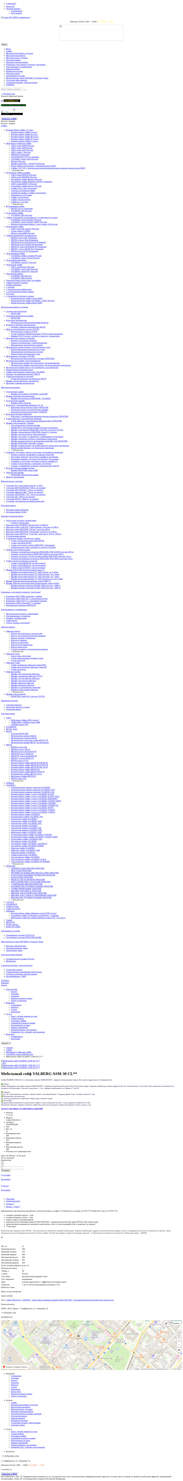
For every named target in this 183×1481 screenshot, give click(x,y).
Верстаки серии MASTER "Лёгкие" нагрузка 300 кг (28, 529)
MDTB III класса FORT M (22, 754)
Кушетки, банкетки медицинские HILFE (28, 327)
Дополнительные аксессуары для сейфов (23, 280)
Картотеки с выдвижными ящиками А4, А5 (24, 405)
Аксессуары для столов (21, 656)
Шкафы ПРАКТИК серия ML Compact (27, 443)
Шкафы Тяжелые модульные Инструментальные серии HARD (32, 583)
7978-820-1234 (8, 94)
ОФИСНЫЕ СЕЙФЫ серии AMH (25, 722)
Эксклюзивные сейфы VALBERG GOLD (28, 859)
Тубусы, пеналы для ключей (18, 623)
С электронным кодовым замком (20, 292)
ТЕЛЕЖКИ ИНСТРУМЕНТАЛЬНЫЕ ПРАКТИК (32, 886)
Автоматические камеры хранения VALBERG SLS (32, 792)
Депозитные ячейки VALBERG (24, 826)
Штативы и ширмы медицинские (20, 383)
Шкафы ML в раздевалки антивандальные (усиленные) (34, 428)
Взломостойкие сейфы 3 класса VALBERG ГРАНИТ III (34, 805)
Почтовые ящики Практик (17, 510)
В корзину (5, 1170)
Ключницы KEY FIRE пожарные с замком (24, 596)
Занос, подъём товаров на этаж (24, 1016)
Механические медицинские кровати (27, 345)
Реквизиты (15, 1012)
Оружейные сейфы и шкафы (18, 173)
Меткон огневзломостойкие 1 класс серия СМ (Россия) (34, 224)
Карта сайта (16, 1392)
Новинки (5, 983)
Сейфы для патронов (20, 197)
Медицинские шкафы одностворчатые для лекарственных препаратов (41, 365)
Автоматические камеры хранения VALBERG (30, 787)
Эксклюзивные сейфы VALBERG (25, 857)
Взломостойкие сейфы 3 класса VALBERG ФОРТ (32, 808)
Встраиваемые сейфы (15, 206)
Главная (9, 1048)
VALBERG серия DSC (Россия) (24, 271)
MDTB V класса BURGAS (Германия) (27, 249)
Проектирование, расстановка (24, 1030)
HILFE (9, 731)
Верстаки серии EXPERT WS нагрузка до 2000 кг (27, 525)
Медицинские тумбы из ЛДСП (24, 332)
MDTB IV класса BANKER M (24, 756)
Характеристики (13, 1201)
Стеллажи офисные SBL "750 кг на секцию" (25, 492)
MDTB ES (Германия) (20, 155)
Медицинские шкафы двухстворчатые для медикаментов (35, 363)
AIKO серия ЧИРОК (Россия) (23, 175)
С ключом (10, 287)
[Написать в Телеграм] (3, 114)
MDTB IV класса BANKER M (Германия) (28, 247)
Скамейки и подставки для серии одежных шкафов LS (34, 461)
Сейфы (9, 51)
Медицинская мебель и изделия (19, 53)
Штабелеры (11, 961)
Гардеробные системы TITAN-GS (20, 935)
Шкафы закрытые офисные (22, 683)
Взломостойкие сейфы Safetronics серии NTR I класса (34, 913)
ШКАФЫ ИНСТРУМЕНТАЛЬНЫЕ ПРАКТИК (31, 897)
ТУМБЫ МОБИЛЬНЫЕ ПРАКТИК (26, 888)
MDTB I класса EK (19, 747)
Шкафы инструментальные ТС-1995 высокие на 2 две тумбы (37, 579)
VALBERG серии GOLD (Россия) (25, 258)
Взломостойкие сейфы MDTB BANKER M (29, 763)
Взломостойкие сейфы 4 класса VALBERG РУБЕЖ (33, 810)
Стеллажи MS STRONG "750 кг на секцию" (25, 490)
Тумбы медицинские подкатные (19, 376)
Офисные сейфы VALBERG (23, 848)
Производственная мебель (17, 62)
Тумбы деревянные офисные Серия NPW (28, 665)
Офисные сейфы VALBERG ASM (25, 850)
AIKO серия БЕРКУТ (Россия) (24, 184)
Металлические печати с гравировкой (22, 614)
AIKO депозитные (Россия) (22, 267)
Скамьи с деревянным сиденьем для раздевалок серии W (35, 466)
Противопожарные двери (17, 948)
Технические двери (14, 950)
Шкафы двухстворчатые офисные (25, 674)
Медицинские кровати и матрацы (20, 338)
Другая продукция (19, 1416)
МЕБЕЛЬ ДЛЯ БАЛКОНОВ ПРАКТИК (28, 879)
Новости (14, 1007)
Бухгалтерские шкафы (15, 401)
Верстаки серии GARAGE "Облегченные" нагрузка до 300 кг (32, 527)
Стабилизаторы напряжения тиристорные (24, 972)
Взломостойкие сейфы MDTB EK (25, 769)
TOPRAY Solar (12, 906)
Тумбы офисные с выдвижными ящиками (24, 419)
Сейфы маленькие (13, 285)
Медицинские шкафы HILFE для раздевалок (30, 742)
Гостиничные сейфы (14, 226)
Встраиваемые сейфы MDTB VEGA (26, 774)
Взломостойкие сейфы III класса (24, 137)
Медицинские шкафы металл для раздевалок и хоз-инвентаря (32, 367)
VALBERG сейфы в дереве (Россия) (26, 256)
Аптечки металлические (16, 311)
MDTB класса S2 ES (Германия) (24, 251)
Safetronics (10, 911)
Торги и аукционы (19, 1001)
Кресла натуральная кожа (21, 645)
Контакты (10, 1034)
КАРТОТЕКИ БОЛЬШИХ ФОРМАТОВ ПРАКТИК (33, 875)
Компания (10, 1003)
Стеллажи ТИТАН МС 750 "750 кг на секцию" (26, 494)
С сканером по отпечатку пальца (20, 296)
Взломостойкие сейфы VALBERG (25, 814)
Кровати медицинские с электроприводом (29, 343)
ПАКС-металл (12, 924)
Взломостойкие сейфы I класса (24, 132)
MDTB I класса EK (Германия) (24, 238)
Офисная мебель (13, 69)
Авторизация (16, 11)
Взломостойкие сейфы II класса (24, 134)
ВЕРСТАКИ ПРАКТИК (21, 871)
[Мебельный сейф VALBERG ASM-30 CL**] (20, 1065)
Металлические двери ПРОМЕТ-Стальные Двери (27, 78)
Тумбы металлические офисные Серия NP (29, 667)
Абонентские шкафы (15, 472)
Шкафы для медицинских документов (22, 381)
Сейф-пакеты (11, 620)
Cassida (9, 920)
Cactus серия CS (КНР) (20, 231)
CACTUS (10, 902)
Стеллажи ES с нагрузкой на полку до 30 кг (24, 485)
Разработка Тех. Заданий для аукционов (28, 1032)
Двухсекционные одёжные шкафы (25, 425)
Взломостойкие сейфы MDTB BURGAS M (29, 767)
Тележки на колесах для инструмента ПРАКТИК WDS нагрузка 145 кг (41, 556)
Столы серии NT (18, 660)
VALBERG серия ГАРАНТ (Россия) (26, 220)
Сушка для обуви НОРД (21, 543)
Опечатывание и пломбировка (19, 67)
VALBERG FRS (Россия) (21, 215)
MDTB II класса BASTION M (23, 751)
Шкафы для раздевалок (16, 694)
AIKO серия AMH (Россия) (22, 146)
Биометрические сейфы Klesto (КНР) (26, 303)
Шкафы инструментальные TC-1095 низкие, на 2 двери (34, 572)
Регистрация (16, 13)
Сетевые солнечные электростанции (21, 974)
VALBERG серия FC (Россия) (23, 262)
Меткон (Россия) (18, 161)
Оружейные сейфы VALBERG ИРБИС (27, 846)
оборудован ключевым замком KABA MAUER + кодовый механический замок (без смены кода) (73, 1300)
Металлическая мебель (15, 56)
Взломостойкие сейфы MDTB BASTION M (29, 765)
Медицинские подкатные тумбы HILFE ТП (29, 740)
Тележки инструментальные (18, 550)
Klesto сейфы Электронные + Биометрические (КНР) (33, 166)
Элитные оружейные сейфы (23, 191)
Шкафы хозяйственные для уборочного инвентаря (32, 448)
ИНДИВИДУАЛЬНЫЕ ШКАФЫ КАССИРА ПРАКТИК (35, 873)
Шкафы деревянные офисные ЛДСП (26, 676)
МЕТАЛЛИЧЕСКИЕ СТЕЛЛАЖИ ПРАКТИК (30, 882)
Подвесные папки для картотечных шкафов (29, 410)
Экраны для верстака (20, 523)
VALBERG (10, 785)
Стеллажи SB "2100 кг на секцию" (20, 497)
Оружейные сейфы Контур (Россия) (26, 186)
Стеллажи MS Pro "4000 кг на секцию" (22, 499)
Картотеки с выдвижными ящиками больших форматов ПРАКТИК (39, 416)
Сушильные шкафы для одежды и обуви (23, 538)
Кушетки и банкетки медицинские (20, 325)
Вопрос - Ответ (13, 1207)
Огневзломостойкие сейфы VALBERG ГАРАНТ (31, 835)
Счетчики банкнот (14, 705)
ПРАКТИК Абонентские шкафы (24, 475)
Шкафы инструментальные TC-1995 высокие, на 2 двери (35, 574)
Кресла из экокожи (19, 640)
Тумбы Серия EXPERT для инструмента (28, 568)
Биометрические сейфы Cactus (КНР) (27, 298)
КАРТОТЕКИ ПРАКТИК (22, 877)
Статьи (14, 1010)
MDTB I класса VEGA (20, 749)
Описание (10, 1199)
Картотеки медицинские (16, 320)
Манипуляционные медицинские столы (28, 349)
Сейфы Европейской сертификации (21, 235)
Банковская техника (14, 71)
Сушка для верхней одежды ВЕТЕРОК (27, 541)
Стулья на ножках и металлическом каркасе (29, 649)
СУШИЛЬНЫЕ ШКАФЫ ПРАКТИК (27, 884)
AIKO (8, 718)
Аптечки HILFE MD (19, 734)
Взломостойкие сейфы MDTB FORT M (27, 772)
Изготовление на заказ (20, 1025)
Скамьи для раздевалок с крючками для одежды (31, 464)
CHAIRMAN (11, 904)
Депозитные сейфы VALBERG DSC (26, 823)
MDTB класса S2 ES (19, 760)
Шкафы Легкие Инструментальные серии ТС (25, 570)
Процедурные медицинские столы (25, 354)
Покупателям (11, 989)
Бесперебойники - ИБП (16, 976)
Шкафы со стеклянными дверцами (25, 687)
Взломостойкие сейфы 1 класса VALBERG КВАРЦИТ (34, 799)
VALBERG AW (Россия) (21, 211)
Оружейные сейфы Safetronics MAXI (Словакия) (31, 182)
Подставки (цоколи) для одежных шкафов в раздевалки (34, 457)
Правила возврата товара (21, 998)
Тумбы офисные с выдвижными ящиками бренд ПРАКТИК (36, 421)
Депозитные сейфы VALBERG (24, 819)
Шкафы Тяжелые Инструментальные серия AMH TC (28, 581)
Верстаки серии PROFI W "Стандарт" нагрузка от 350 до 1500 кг (33, 534)
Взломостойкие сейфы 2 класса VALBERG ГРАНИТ (33, 803)
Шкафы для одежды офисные (23, 681)
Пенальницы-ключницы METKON (21, 605)
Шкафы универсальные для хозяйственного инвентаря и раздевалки (40, 446)
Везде (8, 49)
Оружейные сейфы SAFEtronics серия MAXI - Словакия (35, 915)
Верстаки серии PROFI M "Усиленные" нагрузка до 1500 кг (31, 532)
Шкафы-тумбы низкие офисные (24, 690)
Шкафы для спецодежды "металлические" (29, 434)
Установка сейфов (18, 1021)
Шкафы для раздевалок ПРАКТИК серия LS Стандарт (34, 432)
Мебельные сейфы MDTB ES (23, 776)
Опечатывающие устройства (18, 616)
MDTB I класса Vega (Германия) (24, 240)
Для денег (10, 294)
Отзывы (10, 1204)
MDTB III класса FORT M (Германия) (27, 244)
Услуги (9, 1014)
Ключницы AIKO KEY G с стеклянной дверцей (26, 601)
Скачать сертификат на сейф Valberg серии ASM (22, 1109)
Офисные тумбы (13, 663)
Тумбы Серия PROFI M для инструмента (28, 563)
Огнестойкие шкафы (15, 392)
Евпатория (15, 1039)
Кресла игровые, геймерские (23, 638)
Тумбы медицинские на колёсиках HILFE (28, 379)
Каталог (8, 123)
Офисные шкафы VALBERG (23, 853)
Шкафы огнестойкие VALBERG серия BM (29, 394)
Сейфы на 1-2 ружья (19, 202)
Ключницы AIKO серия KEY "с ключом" (23, 603)
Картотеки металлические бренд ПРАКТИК (29, 407)
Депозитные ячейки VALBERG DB (26, 828)
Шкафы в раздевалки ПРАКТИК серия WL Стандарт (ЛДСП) (37, 430)
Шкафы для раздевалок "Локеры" (20, 423)
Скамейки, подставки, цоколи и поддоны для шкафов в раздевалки (34, 452)
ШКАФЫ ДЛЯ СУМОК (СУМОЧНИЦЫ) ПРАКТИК (34, 895)
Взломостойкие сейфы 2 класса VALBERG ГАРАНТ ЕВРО (36, 801)
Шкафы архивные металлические (20, 396)
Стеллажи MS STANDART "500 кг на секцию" (26, 488)
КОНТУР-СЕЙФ (13, 927)
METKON (10, 922)
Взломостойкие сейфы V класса (24, 141)
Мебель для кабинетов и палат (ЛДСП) (22, 329)
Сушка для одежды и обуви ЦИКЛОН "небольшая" (33, 545)
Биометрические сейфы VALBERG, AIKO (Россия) (33, 301)
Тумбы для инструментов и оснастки (21, 561)
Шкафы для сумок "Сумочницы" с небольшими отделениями (37, 437)
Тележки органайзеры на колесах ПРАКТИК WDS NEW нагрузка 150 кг (42, 559)
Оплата (14, 992)
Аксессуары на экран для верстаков (21, 520)
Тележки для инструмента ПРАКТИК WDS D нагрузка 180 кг (37, 554)
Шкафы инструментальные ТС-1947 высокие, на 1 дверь (35, 577)
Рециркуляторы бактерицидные (19, 370)
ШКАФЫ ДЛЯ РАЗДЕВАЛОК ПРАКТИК (29, 893)
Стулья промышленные (16, 536)
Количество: (6, 1160)
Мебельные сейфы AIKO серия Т (25, 720)
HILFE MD (15, 314)
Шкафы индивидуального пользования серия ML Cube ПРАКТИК (39, 441)
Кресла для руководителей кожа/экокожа (28, 636)
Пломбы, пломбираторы (16, 618)
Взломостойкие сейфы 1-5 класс (19, 130)
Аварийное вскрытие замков (23, 1023)
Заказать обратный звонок (12, 96)
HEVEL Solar (11, 729)
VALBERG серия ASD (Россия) (24, 269)
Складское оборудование (16, 80)
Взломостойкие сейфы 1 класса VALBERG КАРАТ (32, 794)
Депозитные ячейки (14, 274)
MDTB (9, 745)
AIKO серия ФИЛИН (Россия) (24, 177)
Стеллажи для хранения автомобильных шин (25, 501)
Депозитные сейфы (14, 265)
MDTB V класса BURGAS (22, 758)
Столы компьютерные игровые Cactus (27, 658)
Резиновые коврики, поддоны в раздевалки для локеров (35, 459)
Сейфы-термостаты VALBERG (24, 855)
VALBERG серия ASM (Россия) (24, 159)
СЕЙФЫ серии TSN (19, 725)
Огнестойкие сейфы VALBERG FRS (26, 839)
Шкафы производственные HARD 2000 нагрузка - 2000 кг (36, 588)
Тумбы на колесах (18, 669)
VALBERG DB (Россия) (21, 276)
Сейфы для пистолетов (20, 200)
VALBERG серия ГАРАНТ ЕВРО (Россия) (29, 222)
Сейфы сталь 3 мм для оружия (24, 188)
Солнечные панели (14, 970)
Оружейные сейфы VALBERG (24, 841)
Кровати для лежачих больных (24, 340)
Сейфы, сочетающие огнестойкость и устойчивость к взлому (32, 217)
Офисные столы (13, 654)
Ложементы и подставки (21, 195)
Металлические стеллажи (17, 58)
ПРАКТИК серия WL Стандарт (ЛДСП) (28, 696)
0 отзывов (9, 1115)
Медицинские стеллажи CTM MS (20, 356)
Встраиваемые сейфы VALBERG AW (27, 817)
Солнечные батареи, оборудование (26, 1423)
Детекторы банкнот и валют (18, 707)
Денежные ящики (13, 709)
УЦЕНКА (10, 85)
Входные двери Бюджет (16, 946)
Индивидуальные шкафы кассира (20, 468)
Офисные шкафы (13, 672)
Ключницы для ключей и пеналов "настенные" (26, 65)
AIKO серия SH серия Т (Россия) (25, 229)
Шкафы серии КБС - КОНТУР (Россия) (28, 164)
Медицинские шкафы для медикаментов (23, 361)
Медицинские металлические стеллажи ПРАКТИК (32, 358)
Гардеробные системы (15, 76)
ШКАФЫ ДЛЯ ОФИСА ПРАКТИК (26, 891)
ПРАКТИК (15, 318)
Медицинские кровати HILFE (23, 736)
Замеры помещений (19, 1027)
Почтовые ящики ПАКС (16, 512)
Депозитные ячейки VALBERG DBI (26, 830)
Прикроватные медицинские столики (27, 352)
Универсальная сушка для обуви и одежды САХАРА (33, 547)
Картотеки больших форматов (19, 414)
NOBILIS (10, 783)
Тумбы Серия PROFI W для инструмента (28, 565)
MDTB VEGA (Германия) (22, 208)
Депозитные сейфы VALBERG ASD (26, 821)
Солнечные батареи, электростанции (21, 82)
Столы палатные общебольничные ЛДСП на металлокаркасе (37, 334)
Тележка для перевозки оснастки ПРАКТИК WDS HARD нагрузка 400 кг (42, 552)
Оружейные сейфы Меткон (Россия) (26, 179)
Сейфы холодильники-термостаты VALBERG (25, 372)
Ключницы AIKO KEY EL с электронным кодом (26, 599)
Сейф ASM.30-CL (13, 1300)
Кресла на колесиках (20, 642)
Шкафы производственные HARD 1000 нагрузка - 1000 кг (36, 586)
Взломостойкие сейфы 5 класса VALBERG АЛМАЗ (33, 812)
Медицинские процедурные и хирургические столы (28, 347)
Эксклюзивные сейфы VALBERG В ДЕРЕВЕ (30, 862)
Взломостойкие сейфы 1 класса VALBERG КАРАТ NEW (35, 796)
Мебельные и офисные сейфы (18, 143)
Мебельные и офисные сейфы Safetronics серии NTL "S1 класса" (38, 918)
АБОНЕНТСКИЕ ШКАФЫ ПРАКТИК (27, 868)
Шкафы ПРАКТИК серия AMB (24, 470)
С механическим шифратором (18, 289)
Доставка (15, 994)
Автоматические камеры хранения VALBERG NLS (33, 790)
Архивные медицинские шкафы (19, 316)
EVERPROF (11, 727)
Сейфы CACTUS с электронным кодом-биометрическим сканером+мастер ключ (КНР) (48, 168)
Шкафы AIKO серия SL (21, 403)
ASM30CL (26, 1300)
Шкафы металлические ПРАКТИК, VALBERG (31, 398)
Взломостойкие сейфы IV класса (25, 139)
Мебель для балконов (15, 477)
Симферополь (17, 1036)
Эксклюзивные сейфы (15, 253)
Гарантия (15, 996)
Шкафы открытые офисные (22, 685)
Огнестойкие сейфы (14, 213)
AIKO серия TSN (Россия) (22, 150)
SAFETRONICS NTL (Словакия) (25, 157)
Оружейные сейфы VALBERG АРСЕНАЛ (29, 844)
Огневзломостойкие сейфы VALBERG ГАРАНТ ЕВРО (34, 837)
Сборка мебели (17, 1018)
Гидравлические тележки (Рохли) (20, 959)
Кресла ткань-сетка (19, 647)
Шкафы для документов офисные (25, 678)
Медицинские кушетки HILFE (24, 738)
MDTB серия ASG (19, 778)
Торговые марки (13, 73)
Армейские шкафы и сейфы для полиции (28, 193)
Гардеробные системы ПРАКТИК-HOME (23, 937)
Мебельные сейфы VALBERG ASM (26, 832)
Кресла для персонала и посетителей (26, 633)
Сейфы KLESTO (13, 909)
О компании (16, 1005)
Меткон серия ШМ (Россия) (22, 233)
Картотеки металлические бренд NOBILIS (29, 412)
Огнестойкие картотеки (16, 260)
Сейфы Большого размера (17, 283)
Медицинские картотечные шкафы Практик (30, 323)
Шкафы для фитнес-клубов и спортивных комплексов (34, 439)
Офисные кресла (13, 631)
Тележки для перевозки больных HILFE (23, 374)
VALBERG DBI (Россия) (21, 278)
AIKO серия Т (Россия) (21, 152)
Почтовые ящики (13, 60)
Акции (4, 985)
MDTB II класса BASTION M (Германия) (28, 242)
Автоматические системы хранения (26, 1414)
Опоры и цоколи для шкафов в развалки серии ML (32, 455)
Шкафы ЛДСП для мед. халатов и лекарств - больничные (35, 336)
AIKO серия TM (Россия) (21, 148)
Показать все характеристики (18, 1151)
